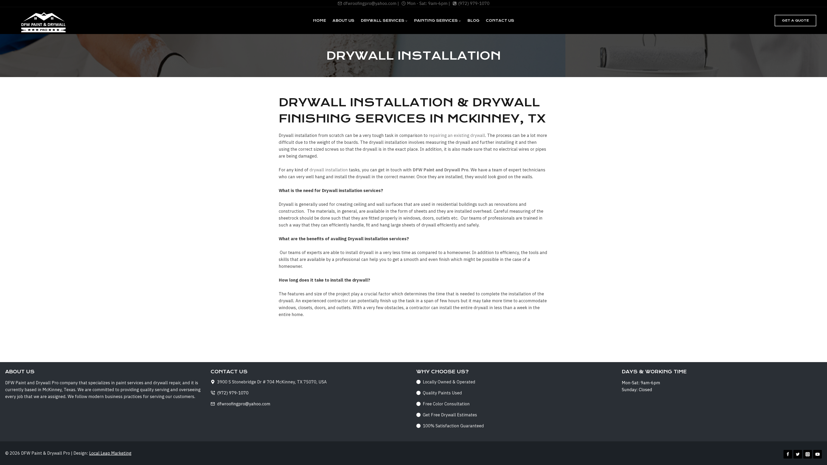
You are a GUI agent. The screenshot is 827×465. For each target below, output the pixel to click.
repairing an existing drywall (457, 135)
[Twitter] (797, 454)
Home (319, 21)
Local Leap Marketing (110, 453)
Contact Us (500, 21)
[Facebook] (787, 454)
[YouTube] (817, 454)
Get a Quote (795, 20)
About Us (343, 21)
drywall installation (328, 170)
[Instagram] (807, 454)
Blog (473, 21)
